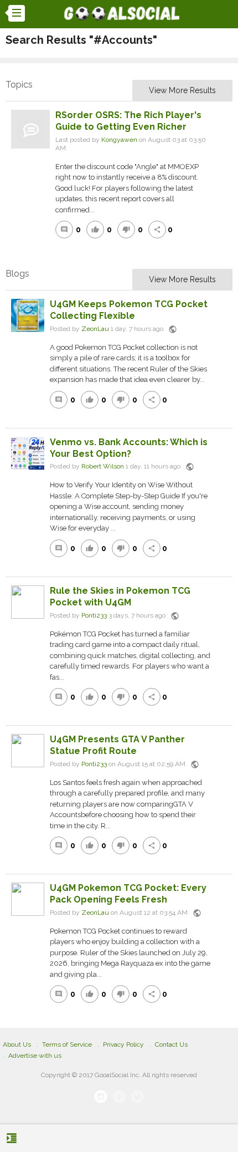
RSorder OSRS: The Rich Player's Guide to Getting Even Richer (128, 121)
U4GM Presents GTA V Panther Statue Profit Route (117, 745)
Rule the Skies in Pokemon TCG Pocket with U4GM (120, 596)
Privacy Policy (123, 1044)
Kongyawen (119, 140)
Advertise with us (34, 1055)
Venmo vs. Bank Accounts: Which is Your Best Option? (129, 448)
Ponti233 (94, 615)
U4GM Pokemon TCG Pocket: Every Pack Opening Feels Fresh (128, 894)
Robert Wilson (102, 467)
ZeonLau (95, 329)
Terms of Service (67, 1044)
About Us (17, 1044)
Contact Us (171, 1044)
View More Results (182, 90)
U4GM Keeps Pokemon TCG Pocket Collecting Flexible (129, 310)
